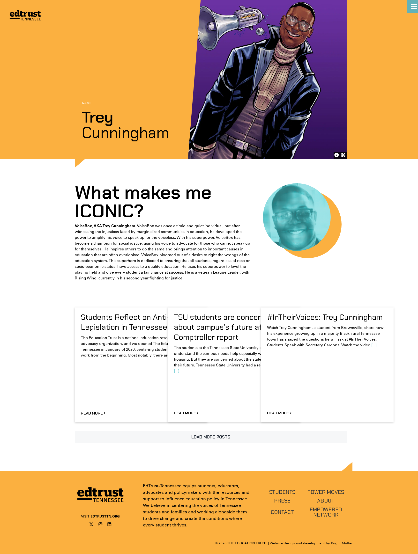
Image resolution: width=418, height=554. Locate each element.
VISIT (100, 516)
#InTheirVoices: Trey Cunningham (325, 317)
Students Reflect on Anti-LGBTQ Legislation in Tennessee (137, 322)
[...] (176, 370)
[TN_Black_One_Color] (100, 485)
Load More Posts (210, 437)
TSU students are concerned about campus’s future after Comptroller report (224, 327)
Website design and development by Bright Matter (311, 543)
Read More (92, 413)
